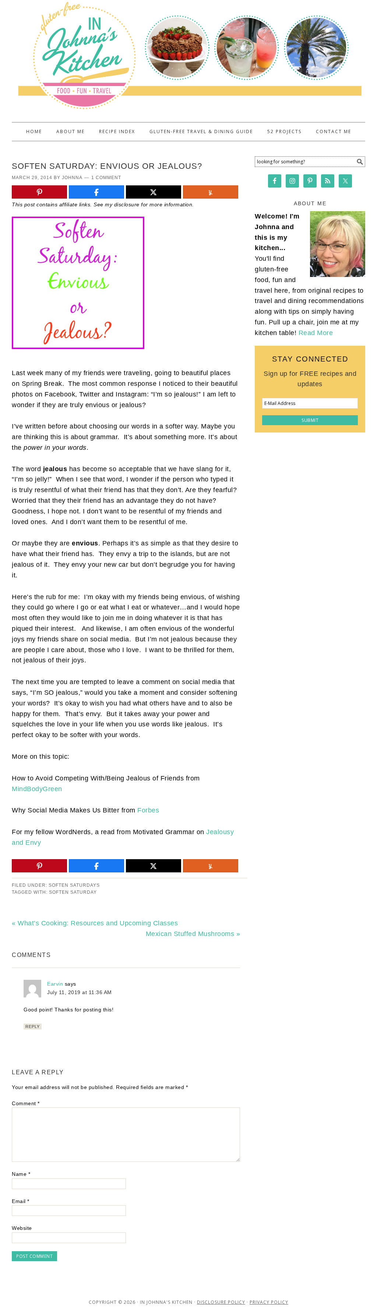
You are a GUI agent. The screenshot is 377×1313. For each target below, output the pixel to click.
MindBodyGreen (37, 789)
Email (20, 1201)
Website (22, 1228)
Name (21, 1174)
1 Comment (106, 177)
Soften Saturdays (74, 885)
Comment (26, 1103)
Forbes (148, 810)
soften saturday (73, 892)
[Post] (153, 192)
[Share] (96, 192)
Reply (32, 1026)
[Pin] (39, 192)
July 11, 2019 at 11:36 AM (79, 992)
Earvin (55, 984)
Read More (316, 333)
